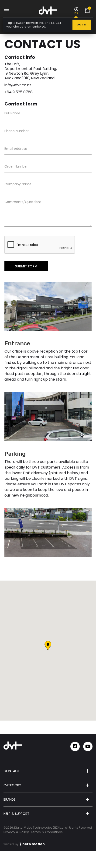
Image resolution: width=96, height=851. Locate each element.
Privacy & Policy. (16, 832)
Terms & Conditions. (46, 832)
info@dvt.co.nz (17, 85)
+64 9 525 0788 (18, 92)
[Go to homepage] (48, 10)
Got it (82, 24)
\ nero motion (32, 844)
